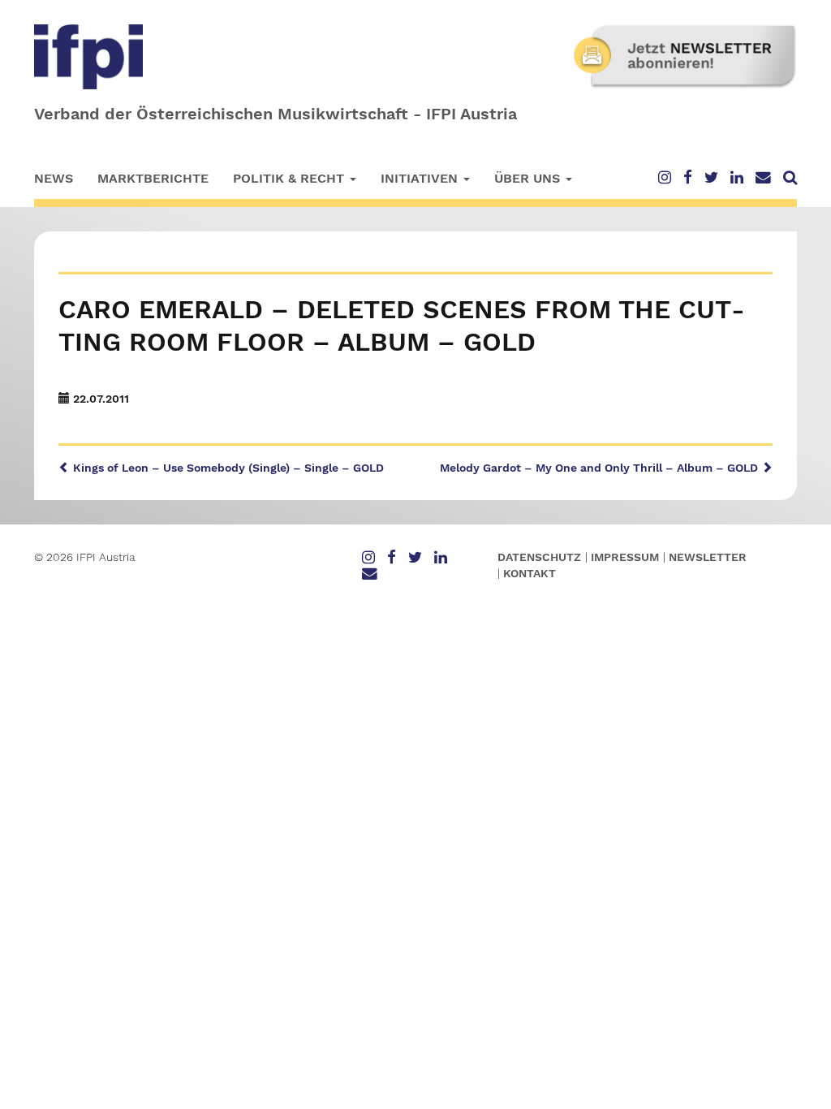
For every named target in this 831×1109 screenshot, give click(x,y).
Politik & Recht (290, 178)
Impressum (625, 556)
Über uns (529, 178)
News (53, 178)
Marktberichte (153, 178)
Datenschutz (539, 556)
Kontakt (529, 573)
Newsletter (708, 556)
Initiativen (421, 178)
